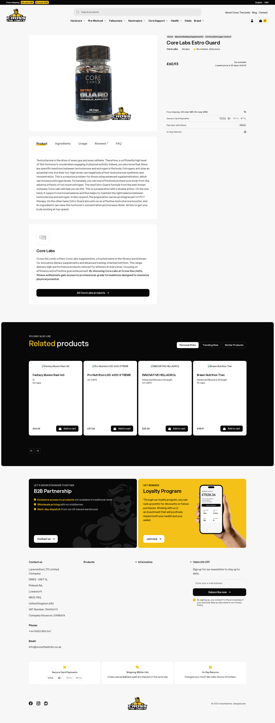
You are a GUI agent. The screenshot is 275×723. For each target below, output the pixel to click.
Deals (188, 20)
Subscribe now (217, 592)
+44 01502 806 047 (40, 631)
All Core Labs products (91, 292)
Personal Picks (188, 345)
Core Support (156, 20)
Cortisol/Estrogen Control (218, 36)
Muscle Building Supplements (189, 36)
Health (175, 20)
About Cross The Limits (237, 12)
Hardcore (76, 20)
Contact (263, 12)
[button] (252, 21)
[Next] (37, 450)
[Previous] (31, 450)
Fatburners (115, 20)
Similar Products (234, 345)
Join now (151, 538)
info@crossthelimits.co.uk (45, 647)
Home (170, 36)
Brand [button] (197, 20)
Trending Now (210, 345)
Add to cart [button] (69, 428)
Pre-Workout (95, 20)
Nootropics (135, 20)
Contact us (44, 538)
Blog (254, 12)
